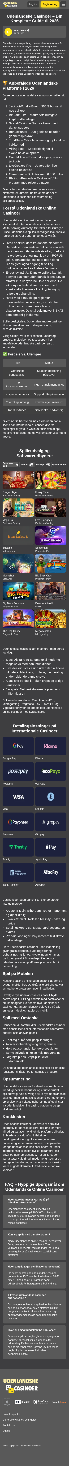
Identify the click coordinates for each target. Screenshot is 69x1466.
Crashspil (40, 464)
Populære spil (8, 464)
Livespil (24, 464)
